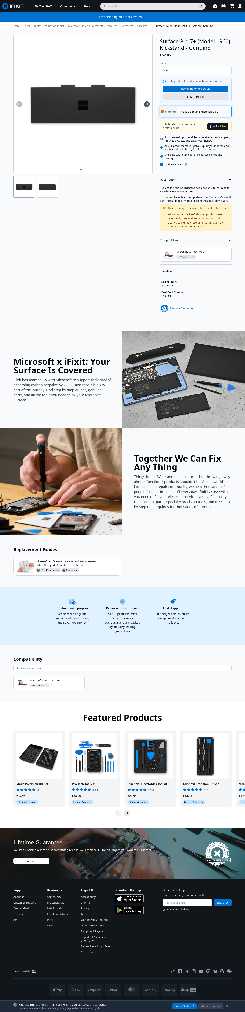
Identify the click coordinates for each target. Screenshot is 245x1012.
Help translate (21, 971)
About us (18, 897)
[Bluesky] (215, 971)
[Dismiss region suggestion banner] (227, 1006)
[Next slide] (127, 813)
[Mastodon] (208, 971)
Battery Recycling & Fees (95, 946)
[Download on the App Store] (129, 898)
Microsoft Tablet (78, 26)
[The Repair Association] (229, 971)
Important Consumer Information (93, 938)
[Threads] (222, 971)
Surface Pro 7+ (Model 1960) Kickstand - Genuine (184, 26)
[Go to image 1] (81, 169)
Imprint (85, 902)
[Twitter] (187, 971)
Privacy (85, 908)
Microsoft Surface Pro (104, 26)
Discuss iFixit (21, 908)
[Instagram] (194, 971)
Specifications (169, 271)
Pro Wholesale (55, 902)
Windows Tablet (54, 26)
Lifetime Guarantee (92, 925)
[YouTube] (201, 971)
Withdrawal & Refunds (94, 919)
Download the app (128, 890)
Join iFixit (218, 126)
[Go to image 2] (85, 169)
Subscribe (223, 902)
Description (168, 180)
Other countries (210, 1006)
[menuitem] (43, 6)
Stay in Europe (195, 96)
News (50, 925)
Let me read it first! (177, 909)
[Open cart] (232, 6)
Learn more (31, 861)
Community (54, 897)
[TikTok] (172, 971)
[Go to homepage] (14, 6)
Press (50, 919)
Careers (18, 914)
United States (183, 1006)
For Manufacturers (58, 914)
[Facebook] (180, 971)
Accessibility (88, 897)
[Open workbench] (214, 6)
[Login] (240, 6)
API (15, 919)
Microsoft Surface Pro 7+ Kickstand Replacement (66, 561)
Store (16, 26)
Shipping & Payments (94, 931)
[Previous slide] (118, 813)
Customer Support (24, 902)
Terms (84, 914)
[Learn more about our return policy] (186, 164)
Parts (27, 26)
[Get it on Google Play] (129, 910)
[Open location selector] (223, 6)
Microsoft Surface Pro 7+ (136, 26)
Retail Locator (55, 908)
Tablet (37, 26)
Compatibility (169, 240)
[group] (19, 104)
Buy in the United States (195, 88)
